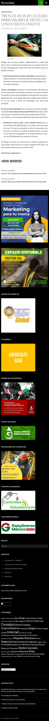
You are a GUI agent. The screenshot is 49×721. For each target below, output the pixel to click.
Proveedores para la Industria (15, 644)
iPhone (24, 633)
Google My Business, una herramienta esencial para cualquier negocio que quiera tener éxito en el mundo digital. (24, 690)
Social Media (39, 654)
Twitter (19, 656)
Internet (13, 632)
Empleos (26, 624)
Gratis (4, 632)
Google (45, 628)
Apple (12, 618)
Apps (16, 618)
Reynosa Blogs (7, 2)
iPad (20, 633)
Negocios (6, 641)
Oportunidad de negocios (24, 641)
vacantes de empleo (28, 656)
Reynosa (15, 651)
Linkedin (29, 633)
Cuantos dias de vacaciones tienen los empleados (18, 704)
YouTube (37, 656)
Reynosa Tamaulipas (7, 654)
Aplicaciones (5, 618)
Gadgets (32, 628)
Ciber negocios (20, 621)
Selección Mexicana (28, 654)
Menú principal (46, 2)
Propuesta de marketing (9, 695)
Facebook (23, 628)
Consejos (7, 624)
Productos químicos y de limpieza (13, 700)
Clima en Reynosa (34, 621)
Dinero (18, 624)
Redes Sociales (28, 648)
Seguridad (17, 654)
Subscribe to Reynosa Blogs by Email (14, 591)
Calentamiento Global (34, 618)
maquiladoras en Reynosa (10, 635)
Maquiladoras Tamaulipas (28, 635)
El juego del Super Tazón (9, 708)
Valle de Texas (6, 12)
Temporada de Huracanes (8, 656)
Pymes (42, 644)
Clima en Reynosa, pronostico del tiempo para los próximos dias (23, 180)
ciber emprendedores (7, 621)
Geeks (39, 628)
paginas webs (41, 642)
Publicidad (34, 644)
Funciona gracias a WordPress (10, 718)
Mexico (5, 161)
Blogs (22, 618)
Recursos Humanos (9, 648)
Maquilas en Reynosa (7, 638)
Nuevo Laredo (16, 161)
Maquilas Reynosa (24, 638)
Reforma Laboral (6, 651)
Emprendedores (10, 628)
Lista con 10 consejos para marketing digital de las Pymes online (23, 172)
